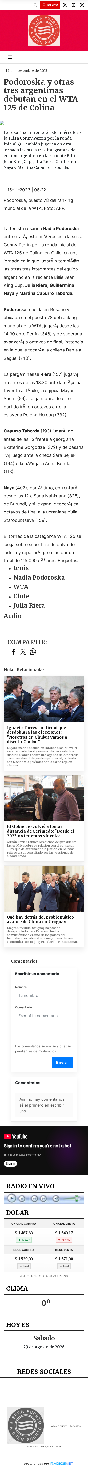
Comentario (23, 1007)
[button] (35, 5)
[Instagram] (73, 5)
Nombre (21, 987)
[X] (65, 5)
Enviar (62, 1062)
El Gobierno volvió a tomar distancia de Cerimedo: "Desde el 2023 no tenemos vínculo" (41, 831)
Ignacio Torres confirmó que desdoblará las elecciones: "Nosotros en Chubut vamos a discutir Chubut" (37, 734)
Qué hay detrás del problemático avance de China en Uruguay (40, 919)
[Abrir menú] (10, 57)
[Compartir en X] (23, 652)
